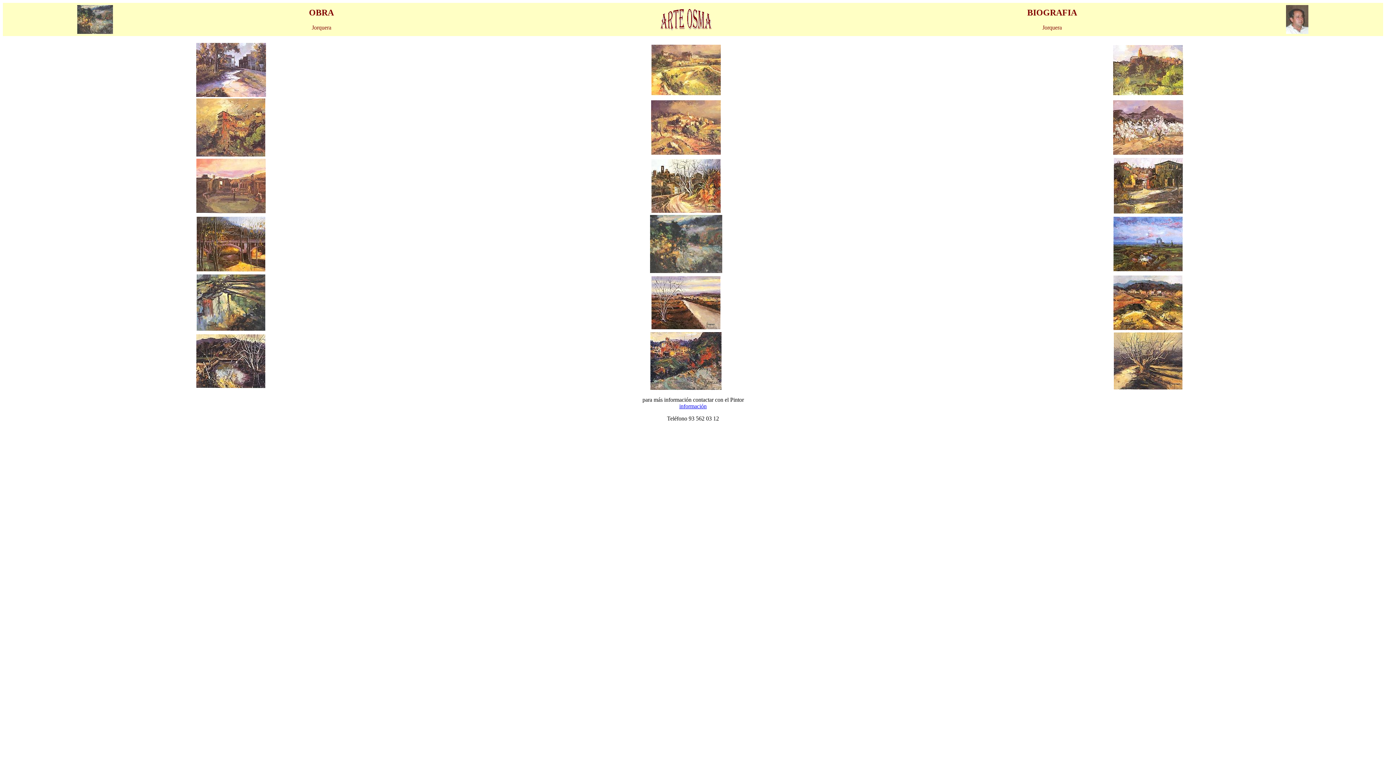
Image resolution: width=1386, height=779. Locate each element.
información (693, 406)
